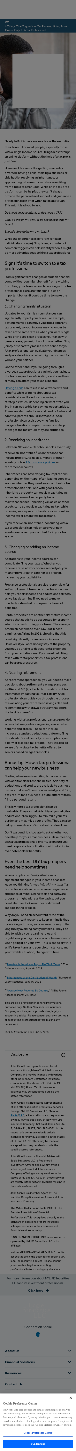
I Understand (38, 1443)
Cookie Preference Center (38, 1432)
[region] (38, 1422)
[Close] (70, 1397)
